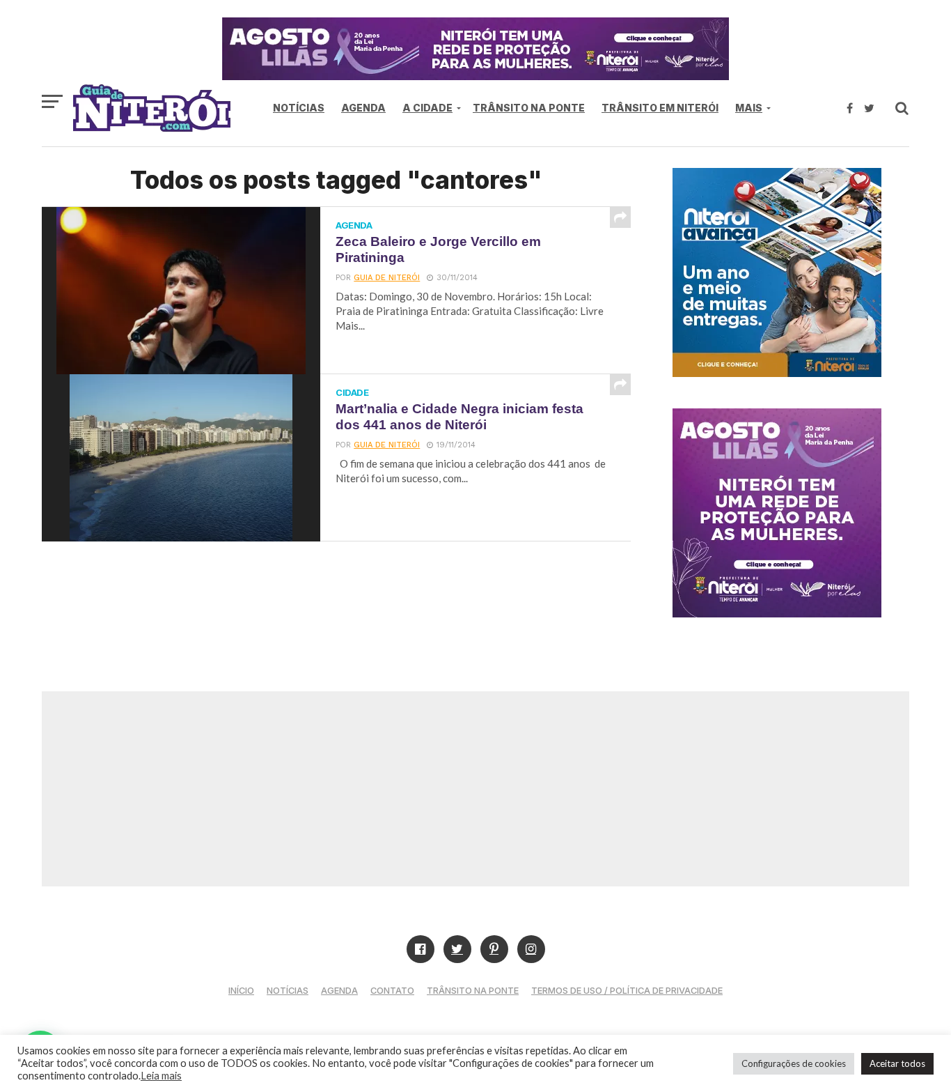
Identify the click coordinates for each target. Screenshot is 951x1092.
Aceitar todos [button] (897, 1063)
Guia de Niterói (387, 277)
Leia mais (161, 1076)
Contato (392, 990)
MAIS (748, 108)
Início (241, 990)
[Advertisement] (475, 788)
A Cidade (427, 108)
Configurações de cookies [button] (793, 1063)
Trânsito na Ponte (529, 108)
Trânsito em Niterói (660, 108)
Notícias (298, 108)
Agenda (363, 108)
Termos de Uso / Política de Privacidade (627, 990)
